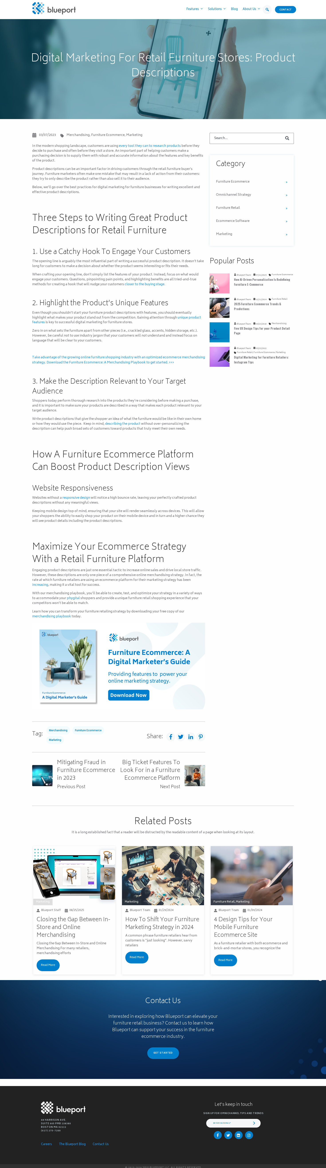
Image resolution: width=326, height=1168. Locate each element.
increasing (40, 585)
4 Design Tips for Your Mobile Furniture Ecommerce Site (243, 927)
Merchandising (78, 135)
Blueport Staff (51, 910)
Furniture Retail (228, 208)
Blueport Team (244, 275)
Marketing (134, 135)
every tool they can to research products (150, 146)
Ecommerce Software (232, 221)
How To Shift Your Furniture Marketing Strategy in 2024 (162, 924)
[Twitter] (228, 1135)
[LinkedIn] (239, 1135)
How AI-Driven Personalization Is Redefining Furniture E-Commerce (262, 282)
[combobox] (252, 138)
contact (285, 10)
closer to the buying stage (144, 284)
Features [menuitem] (192, 9)
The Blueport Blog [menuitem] (72, 1144)
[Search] (287, 138)
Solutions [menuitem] (215, 9)
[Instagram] (249, 1135)
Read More (48, 965)
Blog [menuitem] (234, 9)
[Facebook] (218, 1135)
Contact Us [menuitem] (101, 1144)
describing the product (122, 424)
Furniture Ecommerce (108, 135)
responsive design (76, 498)
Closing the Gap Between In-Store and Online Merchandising (73, 927)
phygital (73, 598)
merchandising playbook (51, 616)
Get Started (163, 1053)
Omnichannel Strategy (233, 195)
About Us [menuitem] (249, 9)
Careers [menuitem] (46, 1144)
